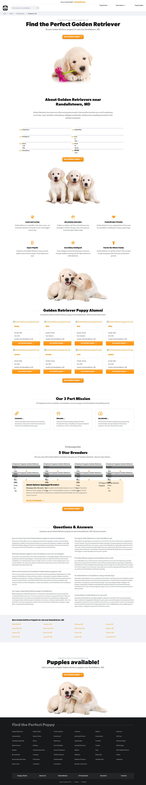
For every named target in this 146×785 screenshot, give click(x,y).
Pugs (96, 750)
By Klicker (84, 782)
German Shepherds (59, 750)
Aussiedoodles (16, 736)
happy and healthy (79, 421)
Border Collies (37, 731)
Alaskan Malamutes (17, 731)
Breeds (11, 13)
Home (4, 13)
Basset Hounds (16, 745)
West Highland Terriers (122, 750)
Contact (124, 776)
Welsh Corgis (120, 745)
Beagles (14, 750)
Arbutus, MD (78, 637)
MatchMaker (63, 776)
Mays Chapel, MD (79, 628)
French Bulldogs (58, 745)
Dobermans (57, 741)
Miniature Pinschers (80, 759)
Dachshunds (57, 736)
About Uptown (120, 5)
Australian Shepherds (18, 741)
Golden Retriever (20, 13)
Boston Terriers (37, 736)
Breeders (103, 776)
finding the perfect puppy (30, 426)
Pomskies (98, 741)
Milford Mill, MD (16, 624)
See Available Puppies (72, 37)
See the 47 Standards (34, 500)
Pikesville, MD (16, 637)
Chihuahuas (36, 759)
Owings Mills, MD (17, 628)
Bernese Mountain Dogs (19, 759)
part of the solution (118, 426)
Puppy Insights (139, 5)
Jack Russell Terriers (80, 736)
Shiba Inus (119, 731)
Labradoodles (78, 741)
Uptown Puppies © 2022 (65, 782)
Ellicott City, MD (47, 632)
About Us (42, 776)
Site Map (76, 782)
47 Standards (83, 776)
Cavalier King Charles (39, 750)
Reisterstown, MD (48, 628)
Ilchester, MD (109, 624)
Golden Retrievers (59, 754)
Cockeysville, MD (110, 637)
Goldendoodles (58, 759)
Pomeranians (99, 736)
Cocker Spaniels (58, 731)
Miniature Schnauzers (81, 764)
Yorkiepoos (119, 759)
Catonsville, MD (47, 637)
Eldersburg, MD (79, 624)
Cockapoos (36, 764)
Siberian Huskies (121, 741)
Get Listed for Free (80, 2)
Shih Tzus (119, 736)
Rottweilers (98, 754)
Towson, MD (78, 632)
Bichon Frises (15, 764)
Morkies (97, 731)
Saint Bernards (99, 759)
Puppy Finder (103, 5)
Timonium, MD (110, 632)
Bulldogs (35, 745)
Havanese (77, 731)
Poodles (97, 745)
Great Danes (57, 764)
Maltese (77, 750)
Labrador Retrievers (80, 745)
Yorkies (118, 754)
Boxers (35, 741)
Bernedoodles (16, 754)
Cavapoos (35, 754)
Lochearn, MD (16, 632)
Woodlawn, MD (47, 624)
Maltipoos (77, 754)
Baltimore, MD (110, 628)
